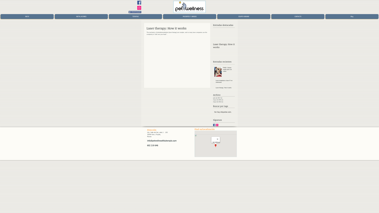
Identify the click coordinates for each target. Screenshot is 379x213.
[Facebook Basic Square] (214, 125)
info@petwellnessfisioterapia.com (162, 141)
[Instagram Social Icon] (139, 8)
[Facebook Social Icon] (139, 3)
